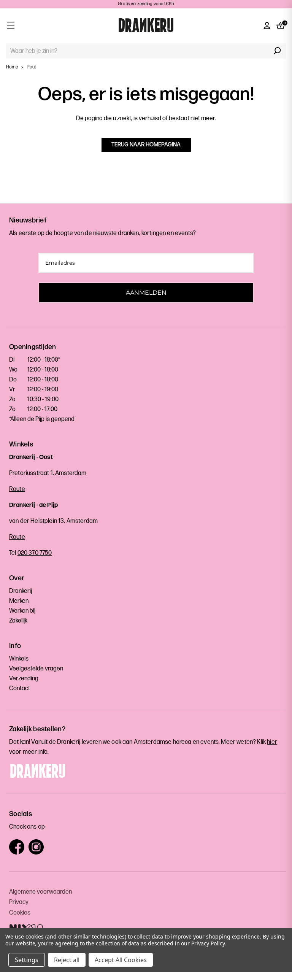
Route (17, 489)
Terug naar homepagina (146, 144)
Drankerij (20, 591)
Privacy (19, 902)
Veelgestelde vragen (36, 668)
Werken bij (22, 611)
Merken (19, 601)
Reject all (66, 960)
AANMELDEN (146, 292)
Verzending (23, 678)
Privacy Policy (207, 943)
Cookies (19, 912)
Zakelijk (18, 620)
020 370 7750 (34, 553)
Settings (26, 960)
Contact (19, 688)
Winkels (19, 658)
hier (272, 742)
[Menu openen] (10, 24)
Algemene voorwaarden (40, 892)
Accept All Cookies (121, 960)
